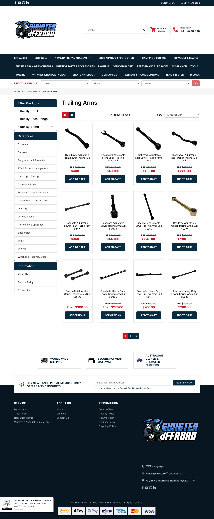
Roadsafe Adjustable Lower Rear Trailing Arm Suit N (77, 225)
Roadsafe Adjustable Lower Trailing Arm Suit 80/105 (113, 225)
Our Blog (61, 413)
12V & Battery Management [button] (73, 57)
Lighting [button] (103, 66)
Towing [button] (21, 74)
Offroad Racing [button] (123, 66)
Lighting (22, 208)
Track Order (20, 413)
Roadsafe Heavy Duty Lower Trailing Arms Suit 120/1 (149, 294)
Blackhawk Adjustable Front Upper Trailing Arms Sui (113, 157)
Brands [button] (195, 74)
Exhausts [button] (20, 57)
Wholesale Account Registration (31, 421)
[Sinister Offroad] (35, 29)
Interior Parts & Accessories (33, 200)
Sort (159, 114)
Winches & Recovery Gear (32, 256)
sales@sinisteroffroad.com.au (164, 473)
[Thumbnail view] (65, 115)
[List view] (71, 115)
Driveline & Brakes (28, 184)
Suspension (24, 232)
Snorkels (22, 152)
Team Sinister (175, 74)
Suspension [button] (179, 66)
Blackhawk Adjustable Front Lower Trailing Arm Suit (77, 157)
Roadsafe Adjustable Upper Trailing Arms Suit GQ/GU (77, 294)
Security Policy (107, 421)
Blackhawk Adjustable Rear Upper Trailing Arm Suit (184, 157)
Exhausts (23, 144)
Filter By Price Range (33, 119)
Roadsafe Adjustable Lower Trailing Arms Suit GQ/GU (149, 225)
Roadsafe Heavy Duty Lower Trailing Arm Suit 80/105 (113, 294)
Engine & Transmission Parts (33, 192)
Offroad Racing (26, 216)
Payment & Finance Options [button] (141, 74)
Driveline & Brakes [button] (186, 57)
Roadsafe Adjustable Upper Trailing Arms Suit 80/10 (184, 225)
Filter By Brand (28, 126)
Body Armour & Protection (32, 160)
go (196, 83)
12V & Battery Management (33, 168)
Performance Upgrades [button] (152, 66)
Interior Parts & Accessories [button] (75, 66)
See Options (77, 315)
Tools (194, 66)
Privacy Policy (146, 388)
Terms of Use (106, 409)
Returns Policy (25, 282)
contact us (168, 3)
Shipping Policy (107, 426)
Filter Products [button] (28, 103)
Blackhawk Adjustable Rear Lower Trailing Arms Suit (148, 157)
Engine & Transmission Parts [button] (34, 66)
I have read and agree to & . (125, 388)
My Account (20, 409)
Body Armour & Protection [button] (116, 57)
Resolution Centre (23, 417)
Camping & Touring (28, 176)
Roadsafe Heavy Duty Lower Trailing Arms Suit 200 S (184, 294)
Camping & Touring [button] (154, 57)
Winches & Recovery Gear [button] (49, 74)
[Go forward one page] (136, 336)
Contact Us (109, 74)
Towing (22, 248)
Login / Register (190, 3)
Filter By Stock (28, 111)
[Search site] (144, 30)
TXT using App (190, 31)
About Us (23, 274)
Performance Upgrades (30, 224)
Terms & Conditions (129, 388)
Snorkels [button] (41, 57)
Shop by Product (84, 74)
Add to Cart (77, 179)
